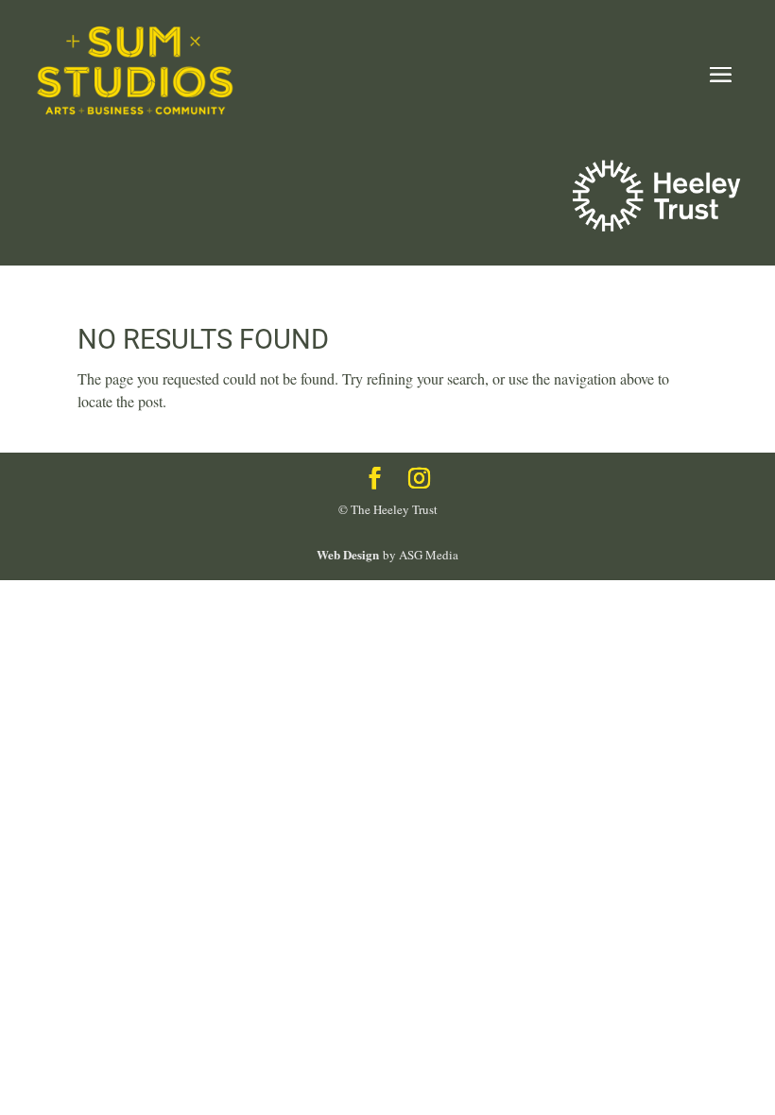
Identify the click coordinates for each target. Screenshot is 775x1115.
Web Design (348, 554)
